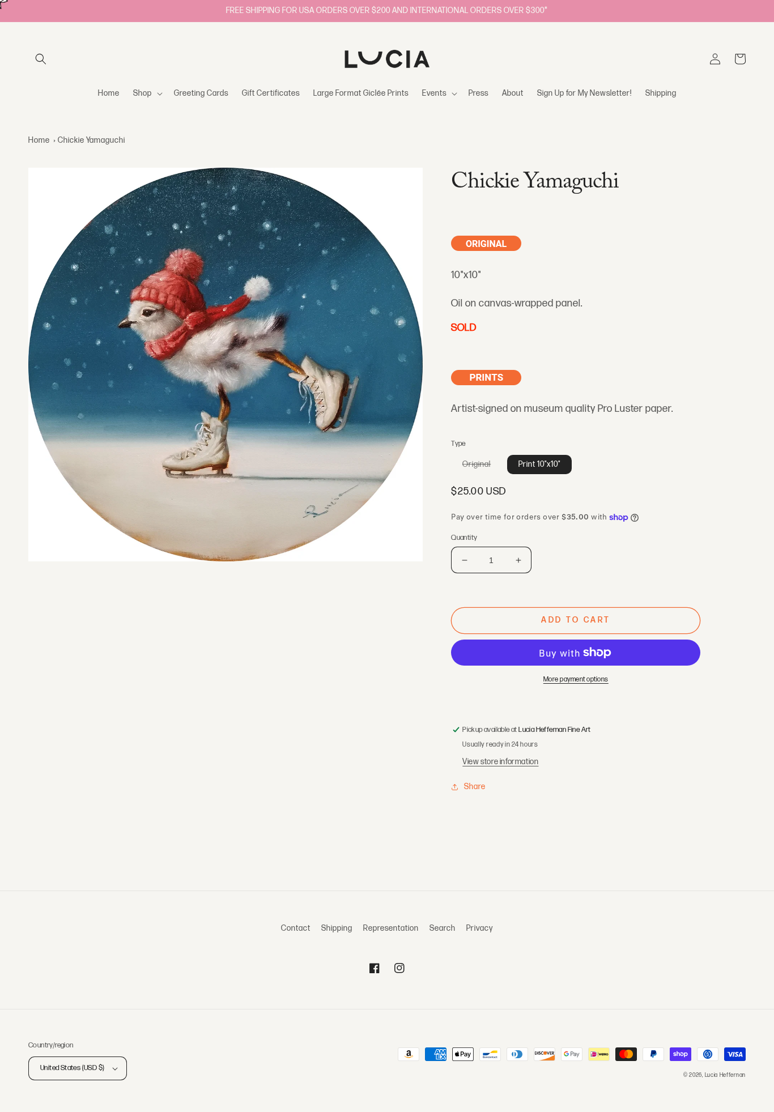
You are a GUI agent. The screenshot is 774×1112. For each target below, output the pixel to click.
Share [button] (475, 786)
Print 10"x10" (539, 464)
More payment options (576, 679)
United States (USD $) (72, 1067)
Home (39, 140)
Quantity (464, 537)
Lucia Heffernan (725, 1075)
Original (482, 466)
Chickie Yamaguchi (91, 140)
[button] (40, 58)
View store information (500, 761)
